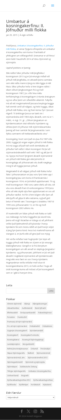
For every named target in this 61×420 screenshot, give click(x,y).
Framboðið (22, 317)
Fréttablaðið (35, 326)
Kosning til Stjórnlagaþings (32, 339)
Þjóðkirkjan (23, 384)
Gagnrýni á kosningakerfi (17, 330)
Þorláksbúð (35, 384)
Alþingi (27, 304)
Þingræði (25, 375)
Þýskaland (47, 384)
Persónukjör (45, 348)
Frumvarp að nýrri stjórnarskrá (19, 321)
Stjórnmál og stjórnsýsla (35, 362)
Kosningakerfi (12, 335)
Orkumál (34, 348)
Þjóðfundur (11, 384)
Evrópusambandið (27, 312)
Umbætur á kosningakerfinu (39, 371)
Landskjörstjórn (13, 344)
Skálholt (31, 353)
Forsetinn (11, 317)
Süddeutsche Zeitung (28, 366)
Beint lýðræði (40, 308)
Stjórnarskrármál (43, 353)
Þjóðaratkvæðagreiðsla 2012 (18, 380)
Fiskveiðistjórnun (45, 312)
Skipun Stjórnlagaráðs (16, 353)
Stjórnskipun (12, 366)
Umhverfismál (12, 375)
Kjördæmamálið (36, 330)
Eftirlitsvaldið (12, 312)
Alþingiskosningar (40, 304)
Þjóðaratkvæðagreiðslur (43, 380)
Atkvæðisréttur (13, 308)
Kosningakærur (13, 339)
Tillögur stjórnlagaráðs (16, 371)
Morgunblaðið (28, 344)
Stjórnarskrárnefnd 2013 (37, 357)
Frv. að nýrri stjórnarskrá (17, 326)
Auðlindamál (27, 308)
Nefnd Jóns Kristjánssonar (17, 348)
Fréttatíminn (47, 326)
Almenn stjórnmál (14, 304)
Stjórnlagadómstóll (15, 362)
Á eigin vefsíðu (26, 35)
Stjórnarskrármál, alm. (16, 357)
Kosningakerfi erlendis (30, 335)
